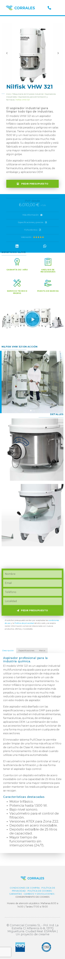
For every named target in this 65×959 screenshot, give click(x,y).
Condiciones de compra (25, 888)
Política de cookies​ (40, 891)
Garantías (15, 894)
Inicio (8, 94)
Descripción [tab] (8, 650)
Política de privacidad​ (24, 623)
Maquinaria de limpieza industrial (28, 94)
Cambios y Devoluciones (39, 894)
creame (43, 934)
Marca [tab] (42, 650)
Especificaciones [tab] (26, 650)
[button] (32, 230)
